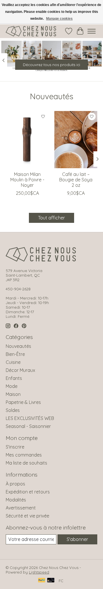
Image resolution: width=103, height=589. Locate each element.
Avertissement (21, 508)
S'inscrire (15, 447)
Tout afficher (51, 218)
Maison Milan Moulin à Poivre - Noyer (27, 179)
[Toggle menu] (91, 31)
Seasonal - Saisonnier (28, 426)
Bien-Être (15, 354)
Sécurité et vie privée (27, 516)
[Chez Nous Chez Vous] (31, 31)
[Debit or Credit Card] (51, 580)
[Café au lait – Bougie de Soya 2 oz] (75, 139)
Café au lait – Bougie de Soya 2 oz (75, 179)
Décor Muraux (20, 370)
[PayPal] (41, 580)
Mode (11, 386)
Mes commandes (24, 455)
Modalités (16, 500)
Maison (13, 394)
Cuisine (13, 362)
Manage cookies (59, 19)
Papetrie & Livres (23, 402)
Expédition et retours (28, 492)
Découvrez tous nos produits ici (51, 65)
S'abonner (77, 539)
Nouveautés (18, 346)
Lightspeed (39, 572)
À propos (15, 484)
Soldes (13, 410)
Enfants (14, 378)
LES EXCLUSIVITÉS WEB (30, 418)
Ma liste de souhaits (26, 463)
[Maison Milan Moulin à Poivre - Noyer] (27, 139)
